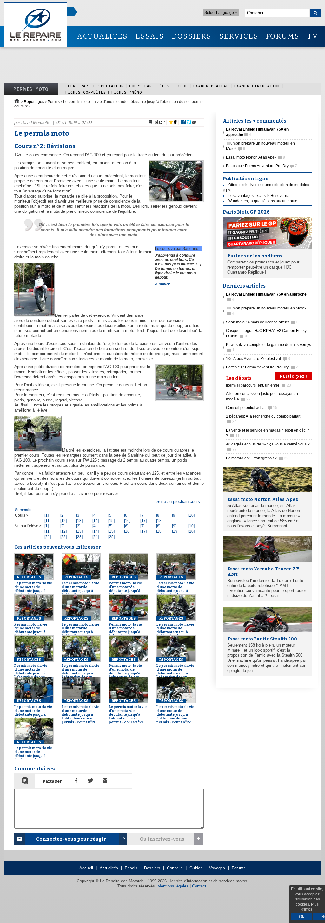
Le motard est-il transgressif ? (257, 458)
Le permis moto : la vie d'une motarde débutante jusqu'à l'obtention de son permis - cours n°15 (80, 629)
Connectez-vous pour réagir (71, 839)
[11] (47, 520)
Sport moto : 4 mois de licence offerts (262, 322)
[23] (79, 537)
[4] (94, 515)
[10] (191, 515)
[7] (142, 515)
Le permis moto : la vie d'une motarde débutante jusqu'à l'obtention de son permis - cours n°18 (175, 670)
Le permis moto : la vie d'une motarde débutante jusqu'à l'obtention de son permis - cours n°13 (33, 588)
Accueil (86, 868)
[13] (79, 520)
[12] (63, 520)
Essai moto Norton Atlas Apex (255, 157)
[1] (46, 515)
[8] (158, 515)
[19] (175, 531)
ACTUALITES (102, 36)
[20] (191, 531)
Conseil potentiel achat (251, 408)
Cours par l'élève (150, 86)
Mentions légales (173, 886)
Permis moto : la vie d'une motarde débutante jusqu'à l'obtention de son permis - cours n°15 (31, 629)
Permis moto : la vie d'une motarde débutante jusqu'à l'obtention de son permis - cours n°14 (126, 588)
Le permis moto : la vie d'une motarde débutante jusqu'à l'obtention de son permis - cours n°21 (128, 711)
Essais (131, 868)
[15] (111, 520)
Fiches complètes (85, 92)
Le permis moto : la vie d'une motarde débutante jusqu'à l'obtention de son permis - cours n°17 (80, 670)
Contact (199, 886)
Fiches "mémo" (127, 92)
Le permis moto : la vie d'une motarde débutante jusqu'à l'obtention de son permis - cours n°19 (33, 711)
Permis (54, 102)
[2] (62, 515)
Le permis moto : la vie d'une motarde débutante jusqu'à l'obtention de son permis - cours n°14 (175, 588)
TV (312, 36)
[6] (126, 515)
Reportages (34, 102)
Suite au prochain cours (178, 501)
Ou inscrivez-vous (162, 839)
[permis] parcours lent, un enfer (258, 385)
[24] (95, 537)
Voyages (217, 868)
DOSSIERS (192, 36)
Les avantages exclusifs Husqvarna (258, 195)
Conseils (175, 868)
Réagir (158, 122)
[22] (63, 537)
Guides (195, 868)
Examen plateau (211, 86)
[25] (111, 537)
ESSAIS (150, 36)
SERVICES (239, 36)
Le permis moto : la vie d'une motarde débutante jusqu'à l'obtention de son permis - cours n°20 (80, 711)
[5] (110, 515)
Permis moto (30, 89)
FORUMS (282, 36)
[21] (47, 537)
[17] (143, 520)
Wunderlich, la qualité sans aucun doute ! (263, 201)
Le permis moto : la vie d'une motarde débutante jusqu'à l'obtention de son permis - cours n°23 (33, 752)
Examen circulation (257, 86)
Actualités (109, 868)
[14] (95, 520)
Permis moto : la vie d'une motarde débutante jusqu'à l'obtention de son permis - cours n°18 (126, 670)
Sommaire (24, 510)
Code (183, 86)
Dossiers (152, 868)
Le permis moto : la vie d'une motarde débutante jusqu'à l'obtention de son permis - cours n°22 (175, 711)
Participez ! (293, 376)
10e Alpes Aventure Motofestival (258, 358)
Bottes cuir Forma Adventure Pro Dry (261, 166)
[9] (174, 515)
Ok (301, 916)
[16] (127, 520)
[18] (159, 520)
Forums (239, 868)
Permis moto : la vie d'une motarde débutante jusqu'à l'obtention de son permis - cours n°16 (126, 629)
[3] (78, 515)
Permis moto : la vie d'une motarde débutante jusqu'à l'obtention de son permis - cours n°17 (31, 670)
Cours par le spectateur (94, 86)
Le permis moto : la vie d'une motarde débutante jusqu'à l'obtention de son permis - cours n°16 (175, 629)
